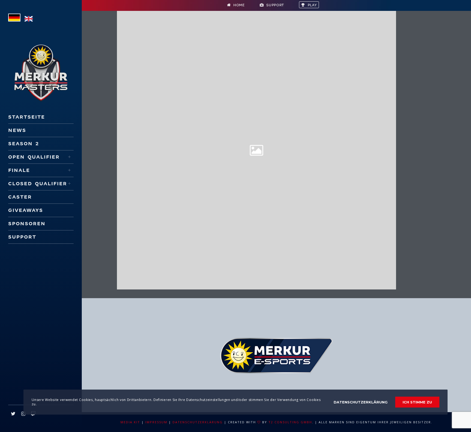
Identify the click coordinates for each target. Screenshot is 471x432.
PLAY (312, 5)
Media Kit (130, 422)
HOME (239, 5)
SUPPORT (275, 5)
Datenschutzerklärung (198, 422)
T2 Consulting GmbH (290, 422)
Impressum (156, 422)
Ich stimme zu (417, 402)
